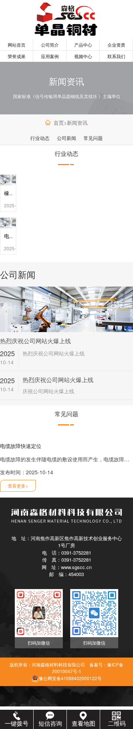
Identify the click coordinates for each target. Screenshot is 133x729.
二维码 (117, 723)
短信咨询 (50, 723)
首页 (59, 122)
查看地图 (83, 723)
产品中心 (83, 44)
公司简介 (50, 44)
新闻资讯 (77, 122)
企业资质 (116, 44)
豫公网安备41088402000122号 (70, 678)
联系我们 (116, 56)
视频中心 (83, 56)
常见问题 (93, 137)
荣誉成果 (16, 56)
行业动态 (40, 137)
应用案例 (50, 56)
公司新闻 (66, 137)
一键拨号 (16, 723)
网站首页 (16, 44)
